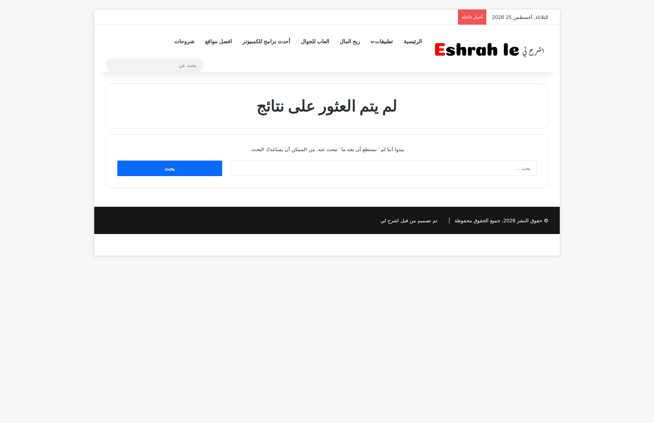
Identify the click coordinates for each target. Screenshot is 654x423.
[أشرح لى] (491, 48)
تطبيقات (384, 41)
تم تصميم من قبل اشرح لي (409, 220)
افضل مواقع (218, 41)
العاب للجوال (315, 41)
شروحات (184, 41)
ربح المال (350, 41)
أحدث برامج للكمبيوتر (266, 41)
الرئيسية (413, 41)
